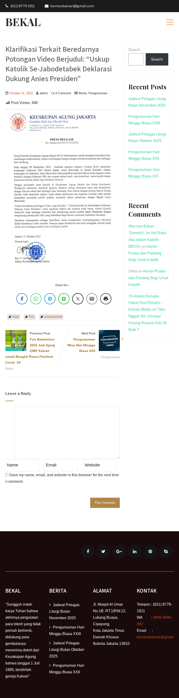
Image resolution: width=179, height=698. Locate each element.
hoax (16, 316)
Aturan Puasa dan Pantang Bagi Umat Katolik (144, 253)
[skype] (166, 552)
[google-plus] (119, 552)
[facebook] (88, 552)
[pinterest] (150, 552)
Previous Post (30, 348)
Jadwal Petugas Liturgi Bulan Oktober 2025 (66, 649)
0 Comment (63, 93)
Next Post (81, 342)
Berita (83, 93)
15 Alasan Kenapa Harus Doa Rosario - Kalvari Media (145, 303)
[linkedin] (135, 552)
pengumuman (53, 316)
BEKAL (23, 21)
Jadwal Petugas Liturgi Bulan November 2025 (64, 611)
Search (134, 50)
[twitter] (103, 552)
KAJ (31, 316)
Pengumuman (98, 93)
